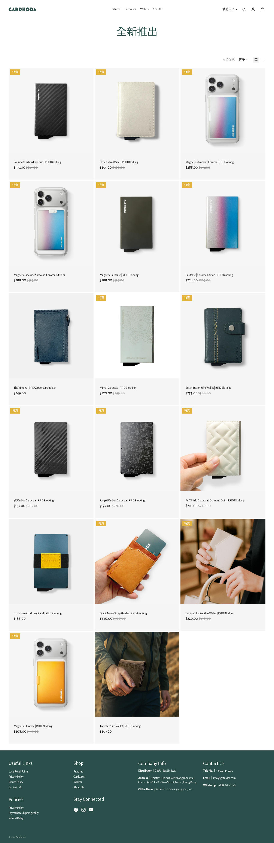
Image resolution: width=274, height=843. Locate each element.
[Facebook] (76, 809)
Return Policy (16, 782)
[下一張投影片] (87, 110)
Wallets (77, 782)
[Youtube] (91, 809)
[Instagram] (83, 809)
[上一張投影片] (15, 110)
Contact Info (15, 787)
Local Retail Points (18, 771)
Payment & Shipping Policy (24, 813)
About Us (78, 787)
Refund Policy (16, 818)
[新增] (87, 146)
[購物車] (262, 9)
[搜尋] (244, 9)
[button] (244, 59)
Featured (78, 771)
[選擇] (173, 146)
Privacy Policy (16, 776)
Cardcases (79, 776)
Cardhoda (21, 837)
